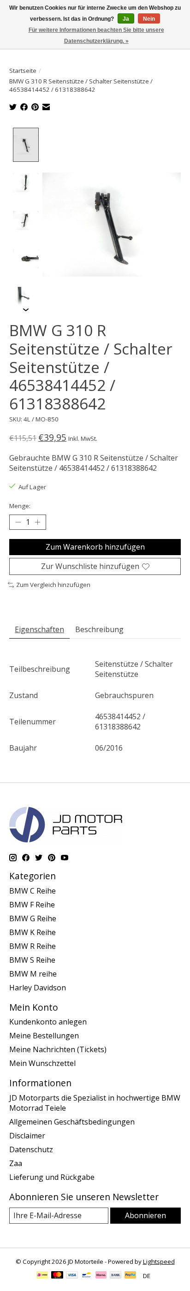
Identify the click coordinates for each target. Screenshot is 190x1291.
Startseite (22, 70)
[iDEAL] (42, 1275)
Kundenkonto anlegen (48, 1022)
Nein (149, 19)
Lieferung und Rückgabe (52, 1177)
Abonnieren (145, 1215)
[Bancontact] (86, 1275)
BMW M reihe (33, 974)
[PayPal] (131, 1275)
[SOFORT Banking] (101, 1275)
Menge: (19, 506)
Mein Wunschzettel (42, 1063)
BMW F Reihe (32, 905)
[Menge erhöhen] (37, 522)
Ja (126, 19)
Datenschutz (31, 1149)
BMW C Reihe (32, 891)
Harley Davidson (37, 988)
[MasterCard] (57, 1275)
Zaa (15, 1163)
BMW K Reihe (32, 932)
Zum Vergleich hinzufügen (53, 584)
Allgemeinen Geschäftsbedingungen (72, 1122)
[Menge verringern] (18, 522)
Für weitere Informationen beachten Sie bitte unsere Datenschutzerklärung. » (96, 35)
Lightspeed (159, 1261)
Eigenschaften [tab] (39, 629)
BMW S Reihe (32, 960)
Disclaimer (27, 1136)
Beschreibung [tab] (99, 629)
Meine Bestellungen (44, 1035)
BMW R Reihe (32, 946)
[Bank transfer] (116, 1275)
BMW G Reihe (32, 918)
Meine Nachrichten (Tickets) (58, 1049)
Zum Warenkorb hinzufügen (95, 547)
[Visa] (72, 1275)
